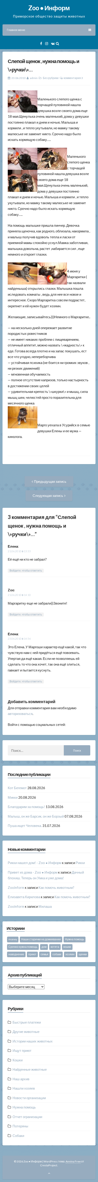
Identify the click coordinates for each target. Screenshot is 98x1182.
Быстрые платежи (27, 1022)
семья (44, 954)
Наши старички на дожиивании (41, 939)
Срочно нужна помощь (22, 946)
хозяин (70, 954)
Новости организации (29, 1098)
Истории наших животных (33, 1041)
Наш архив (21, 1079)
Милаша (45, 906)
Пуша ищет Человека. (25, 826)
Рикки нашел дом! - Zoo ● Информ (34, 863)
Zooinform (16, 887)
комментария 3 (73, 78)
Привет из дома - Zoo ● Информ (32, 872)
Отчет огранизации (27, 1117)
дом (43, 946)
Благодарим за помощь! (26, 807)
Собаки (18, 1136)
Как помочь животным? (56, 887)
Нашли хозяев (24, 1088)
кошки (67, 946)
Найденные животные (30, 1069)
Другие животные (26, 1031)
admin (34, 78)
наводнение (16, 954)
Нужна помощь (74, 939)
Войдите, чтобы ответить (26, 570)
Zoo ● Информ (49, 8)
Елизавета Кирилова (24, 897)
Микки (13, 797)
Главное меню (16, 30)
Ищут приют (22, 1050)
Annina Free (73, 1161)
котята (55, 946)
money (12, 939)
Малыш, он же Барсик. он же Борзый (36, 816)
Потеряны (20, 1126)
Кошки (18, 1060)
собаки (56, 954)
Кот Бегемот (17, 788)
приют (32, 954)
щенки (83, 954)
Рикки (80, 863)
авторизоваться (20, 714)
